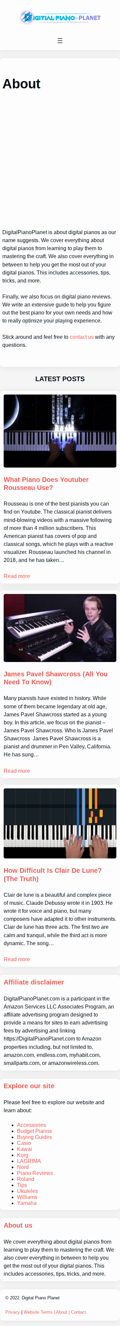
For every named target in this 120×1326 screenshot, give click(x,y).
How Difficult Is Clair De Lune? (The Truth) (53, 874)
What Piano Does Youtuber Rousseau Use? (46, 483)
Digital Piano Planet (41, 1297)
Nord (23, 1167)
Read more (17, 576)
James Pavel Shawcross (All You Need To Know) (56, 678)
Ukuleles (27, 1191)
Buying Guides (34, 1137)
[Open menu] (60, 41)
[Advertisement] (60, 160)
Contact (78, 1312)
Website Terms (38, 1312)
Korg (22, 1155)
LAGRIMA (29, 1161)
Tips (22, 1185)
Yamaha (27, 1203)
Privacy (12, 1312)
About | (63, 1312)
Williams (27, 1197)
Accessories (31, 1125)
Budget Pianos (34, 1131)
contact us (82, 337)
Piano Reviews (35, 1173)
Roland (25, 1179)
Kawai (24, 1149)
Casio (24, 1143)
